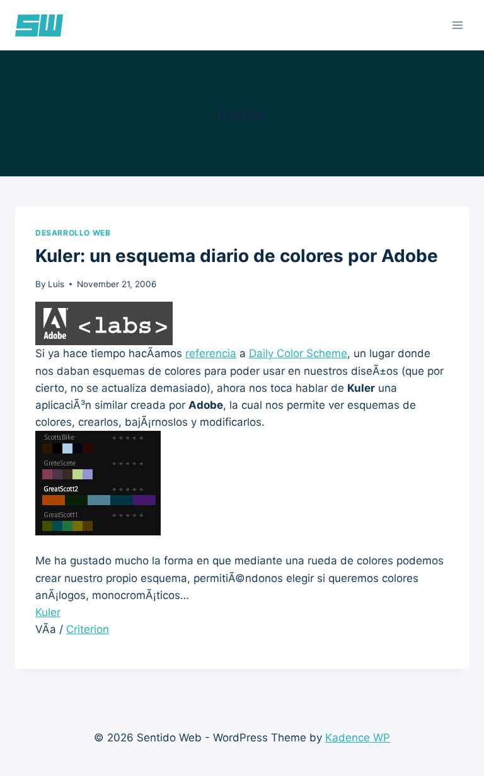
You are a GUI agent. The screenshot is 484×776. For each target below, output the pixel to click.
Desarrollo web (72, 232)
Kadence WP (357, 737)
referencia (210, 353)
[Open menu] (457, 25)
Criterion (87, 629)
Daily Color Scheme (298, 353)
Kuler (47, 612)
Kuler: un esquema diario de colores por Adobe (236, 255)
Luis (56, 284)
